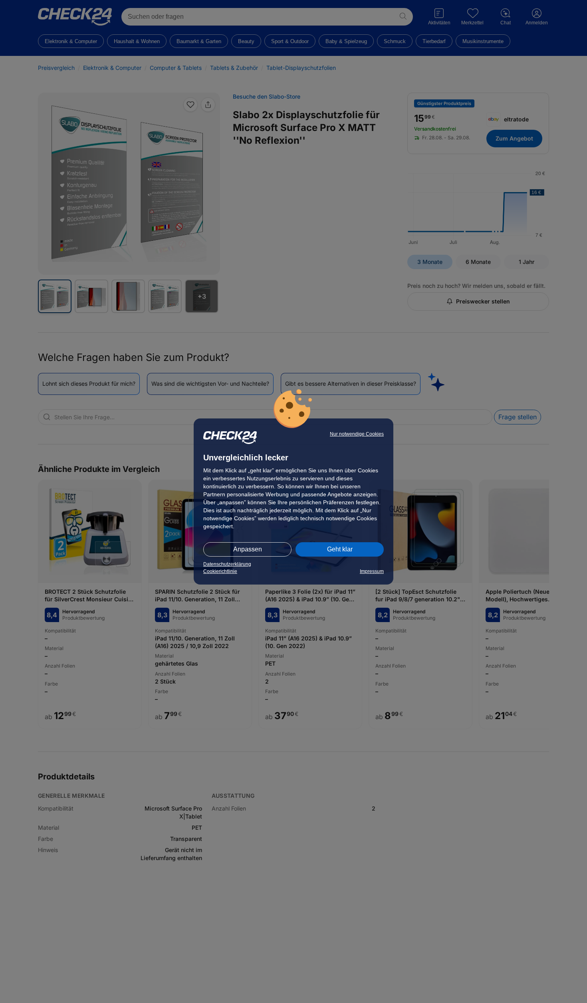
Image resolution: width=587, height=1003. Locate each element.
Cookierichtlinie (220, 571)
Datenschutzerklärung (227, 564)
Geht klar (340, 549)
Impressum (372, 571)
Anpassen (247, 549)
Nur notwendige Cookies (357, 434)
